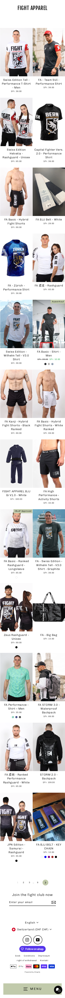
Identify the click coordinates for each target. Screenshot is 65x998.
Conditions (29, 956)
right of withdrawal (27, 960)
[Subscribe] (53, 902)
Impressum (44, 956)
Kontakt (44, 960)
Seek (17, 956)
